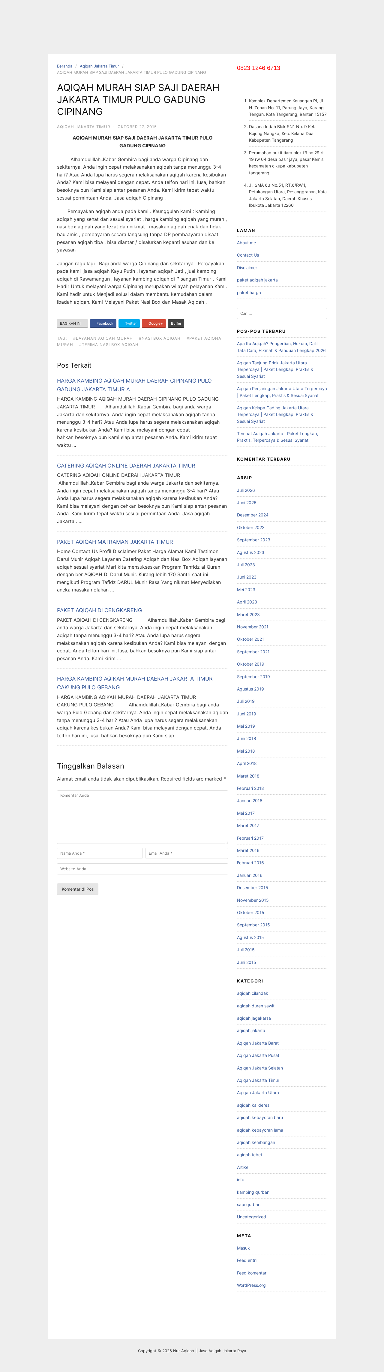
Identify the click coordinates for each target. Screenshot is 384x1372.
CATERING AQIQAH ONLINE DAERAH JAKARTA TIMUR (126, 465)
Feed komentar (251, 1272)
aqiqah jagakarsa (254, 1018)
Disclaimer (247, 267)
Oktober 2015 (250, 912)
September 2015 (253, 924)
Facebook (104, 323)
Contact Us (248, 254)
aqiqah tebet (249, 1154)
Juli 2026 (246, 490)
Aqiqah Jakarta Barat (258, 1043)
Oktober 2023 (251, 527)
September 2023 (253, 539)
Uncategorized (251, 1216)
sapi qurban (248, 1204)
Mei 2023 (246, 589)
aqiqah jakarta (251, 1030)
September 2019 (253, 676)
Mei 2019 (246, 726)
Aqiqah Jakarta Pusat (258, 1055)
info (240, 1179)
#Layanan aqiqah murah (103, 338)
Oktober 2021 (250, 639)
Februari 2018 (250, 788)
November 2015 (253, 900)
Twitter (130, 323)
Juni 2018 (246, 738)
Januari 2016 (249, 875)
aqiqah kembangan (256, 1142)
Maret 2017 (248, 825)
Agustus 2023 (250, 552)
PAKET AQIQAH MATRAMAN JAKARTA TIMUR (115, 542)
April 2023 (247, 601)
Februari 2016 (250, 862)
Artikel (243, 1167)
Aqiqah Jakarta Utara (258, 1092)
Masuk (243, 1247)
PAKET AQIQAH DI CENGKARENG (99, 610)
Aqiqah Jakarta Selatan (260, 1067)
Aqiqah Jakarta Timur (99, 66)
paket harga (249, 292)
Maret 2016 (248, 850)
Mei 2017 (246, 813)
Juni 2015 (246, 962)
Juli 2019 (246, 701)
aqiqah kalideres (253, 1105)
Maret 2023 (248, 614)
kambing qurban (253, 1192)
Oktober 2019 (250, 663)
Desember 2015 (252, 887)
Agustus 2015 (250, 937)
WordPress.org (251, 1285)
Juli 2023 (246, 564)
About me (246, 242)
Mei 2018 (246, 751)
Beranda (64, 66)
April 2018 (247, 763)
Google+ (155, 323)
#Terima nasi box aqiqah (109, 344)
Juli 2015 (246, 949)
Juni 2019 (246, 713)
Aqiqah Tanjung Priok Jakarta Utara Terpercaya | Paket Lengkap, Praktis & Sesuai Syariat (275, 369)
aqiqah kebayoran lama (260, 1130)
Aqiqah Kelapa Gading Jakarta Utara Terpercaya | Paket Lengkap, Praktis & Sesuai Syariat (275, 414)
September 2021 (253, 651)
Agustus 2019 (250, 688)
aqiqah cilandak (252, 993)
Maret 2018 (248, 775)
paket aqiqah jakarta (257, 279)
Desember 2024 (252, 514)
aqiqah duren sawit (255, 1005)
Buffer (176, 323)
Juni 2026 (246, 502)
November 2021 (252, 626)
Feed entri (246, 1260)
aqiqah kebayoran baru (260, 1117)
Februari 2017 (250, 838)
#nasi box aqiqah (160, 338)
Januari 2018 (249, 800)
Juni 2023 (246, 576)
